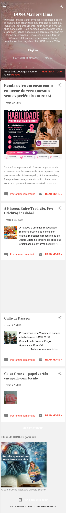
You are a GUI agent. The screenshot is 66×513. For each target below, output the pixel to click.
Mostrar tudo (52, 71)
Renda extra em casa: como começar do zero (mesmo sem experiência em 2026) (28, 90)
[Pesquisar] (61, 7)
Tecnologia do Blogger (35, 499)
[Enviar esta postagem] (41, 195)
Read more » (53, 193)
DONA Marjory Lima (33, 14)
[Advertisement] (33, 286)
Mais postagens (33, 428)
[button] (60, 85)
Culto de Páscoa (17, 318)
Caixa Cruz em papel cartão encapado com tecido (26, 375)
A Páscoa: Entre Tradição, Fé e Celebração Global (28, 210)
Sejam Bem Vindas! (26, 57)
